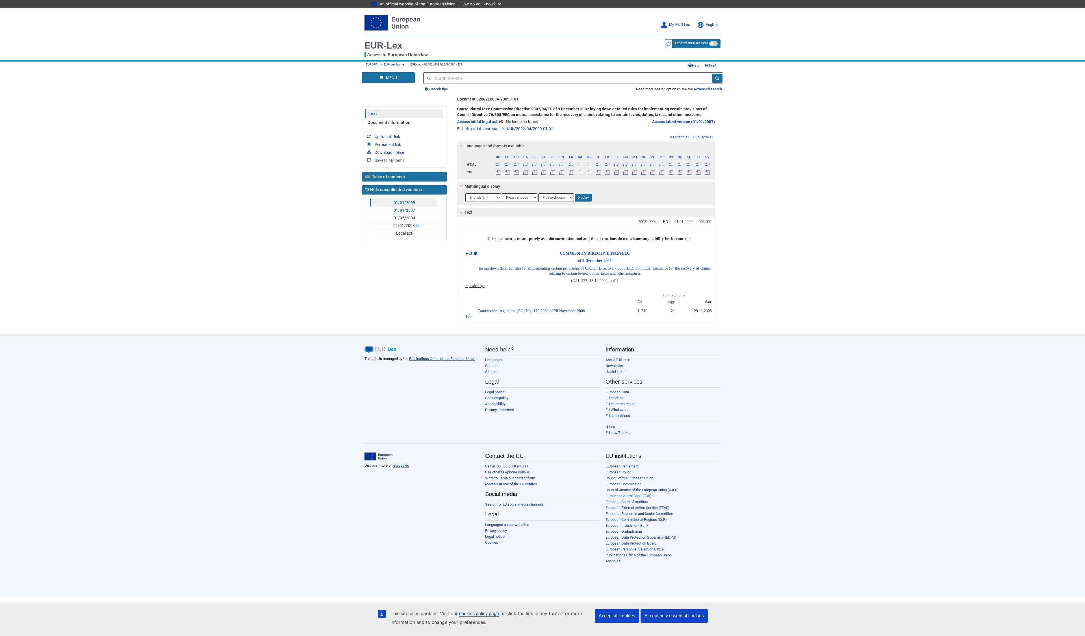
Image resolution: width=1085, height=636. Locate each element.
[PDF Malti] (634, 172)
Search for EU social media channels (514, 504)
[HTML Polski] (652, 164)
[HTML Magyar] (625, 164)
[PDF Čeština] (516, 172)
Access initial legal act (477, 121)
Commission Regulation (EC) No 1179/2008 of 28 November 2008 (531, 311)
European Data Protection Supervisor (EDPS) (641, 537)
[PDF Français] (571, 172)
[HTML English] (561, 164)
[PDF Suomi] (698, 172)
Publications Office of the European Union (442, 359)
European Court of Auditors (627, 502)
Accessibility (495, 404)
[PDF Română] (671, 172)
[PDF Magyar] (625, 172)
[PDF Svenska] (707, 172)
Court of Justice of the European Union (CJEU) (642, 490)
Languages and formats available (495, 146)
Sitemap (491, 372)
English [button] (712, 25)
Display (583, 198)
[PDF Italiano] (598, 172)
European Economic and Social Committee (639, 514)
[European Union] (378, 456)
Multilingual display (482, 186)
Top (468, 316)
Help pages (494, 360)
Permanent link (388, 144)
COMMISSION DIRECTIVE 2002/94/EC (595, 253)
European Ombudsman (624, 531)
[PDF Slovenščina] (689, 172)
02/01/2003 (404, 225)
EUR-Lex (383, 45)
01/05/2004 (404, 218)
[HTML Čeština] (516, 164)
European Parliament (622, 466)
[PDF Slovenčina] (680, 172)
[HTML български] (498, 164)
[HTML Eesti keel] (543, 164)
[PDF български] (498, 172)
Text (373, 113)
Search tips (438, 89)
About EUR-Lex (617, 360)
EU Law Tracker (618, 432)
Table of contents (388, 176)
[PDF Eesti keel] (543, 172)
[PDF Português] (661, 172)
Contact (491, 366)
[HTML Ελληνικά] (552, 164)
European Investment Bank (627, 525)
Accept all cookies (617, 615)
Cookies (491, 542)
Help (695, 65)
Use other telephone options (507, 472)
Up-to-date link (387, 136)
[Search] (717, 78)
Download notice (389, 152)
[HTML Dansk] (525, 164)
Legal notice (495, 392)
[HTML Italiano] (598, 164)
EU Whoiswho (617, 410)
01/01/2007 (404, 210)
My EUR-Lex (679, 25)
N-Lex (610, 427)
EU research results (621, 404)
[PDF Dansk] (525, 172)
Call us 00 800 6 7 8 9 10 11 (506, 466)
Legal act (404, 233)
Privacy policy (496, 530)
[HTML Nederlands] (643, 164)
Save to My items (389, 160)
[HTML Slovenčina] (680, 164)
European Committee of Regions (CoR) (636, 519)
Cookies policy (496, 398)
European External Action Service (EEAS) (638, 508)
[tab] (586, 146)
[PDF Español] (507, 172)
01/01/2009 (404, 202)
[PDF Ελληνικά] (552, 172)
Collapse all (704, 137)
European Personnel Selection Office (635, 549)
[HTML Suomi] (698, 164)
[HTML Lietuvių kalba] (616, 164)
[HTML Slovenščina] (689, 164)
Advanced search (708, 89)
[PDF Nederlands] (643, 172)
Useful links (615, 372)
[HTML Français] (571, 164)
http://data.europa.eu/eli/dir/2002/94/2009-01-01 (509, 128)
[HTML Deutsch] (534, 164)
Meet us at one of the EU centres (511, 484)
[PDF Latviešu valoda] (607, 172)
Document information (389, 122)
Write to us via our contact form (510, 478)
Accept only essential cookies (674, 615)
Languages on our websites (507, 525)
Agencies (613, 561)
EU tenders (614, 398)
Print (712, 65)
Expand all (681, 137)
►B (468, 253)
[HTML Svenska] (707, 164)
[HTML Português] (661, 164)
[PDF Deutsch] (534, 172)
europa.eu (401, 465)
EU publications (618, 416)
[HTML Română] (671, 164)
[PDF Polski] (652, 172)
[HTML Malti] (634, 164)
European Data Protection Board (631, 543)
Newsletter (614, 366)
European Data (617, 392)
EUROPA (371, 64)
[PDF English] (561, 172)
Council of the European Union (629, 478)
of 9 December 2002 (594, 261)
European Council (619, 472)
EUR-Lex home (394, 64)
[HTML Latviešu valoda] (607, 164)
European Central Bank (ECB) (629, 496)
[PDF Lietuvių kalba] (616, 172)
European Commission (623, 484)
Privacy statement (499, 410)
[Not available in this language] (580, 164)
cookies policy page (479, 613)
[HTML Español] (507, 164)
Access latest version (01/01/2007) (683, 121)
